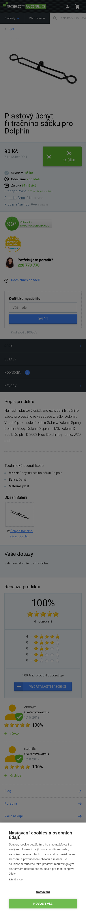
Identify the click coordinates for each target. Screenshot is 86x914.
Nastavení (43, 892)
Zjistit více (15, 879)
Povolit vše (42, 903)
